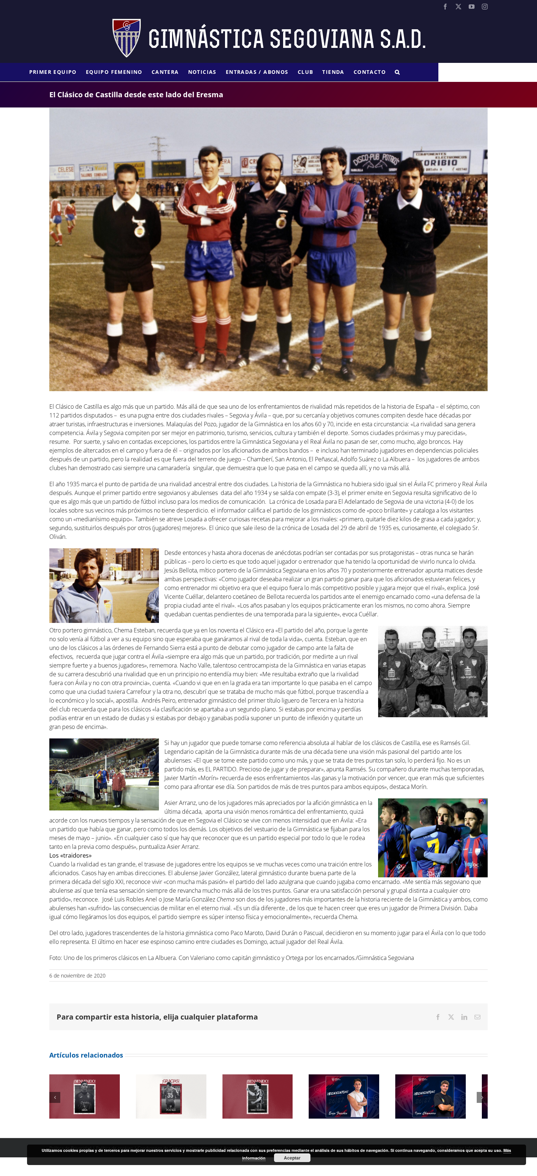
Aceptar (292, 1157)
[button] (397, 72)
